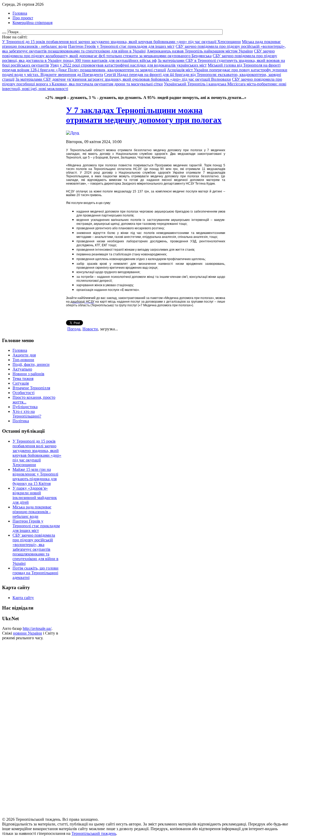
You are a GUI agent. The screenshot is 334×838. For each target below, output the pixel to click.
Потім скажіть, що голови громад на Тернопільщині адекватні (35, 573)
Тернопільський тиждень (93, 833)
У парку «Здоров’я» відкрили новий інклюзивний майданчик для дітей (35, 495)
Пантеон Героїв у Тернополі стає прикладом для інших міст (36, 526)
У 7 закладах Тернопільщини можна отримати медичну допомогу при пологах (144, 115)
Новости (90, 329)
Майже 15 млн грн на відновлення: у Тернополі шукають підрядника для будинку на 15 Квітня (35, 476)
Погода (73, 329)
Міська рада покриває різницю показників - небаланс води (32, 512)
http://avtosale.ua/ (37, 628)
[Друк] (72, 133)
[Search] (4, 33)
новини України (27, 633)
